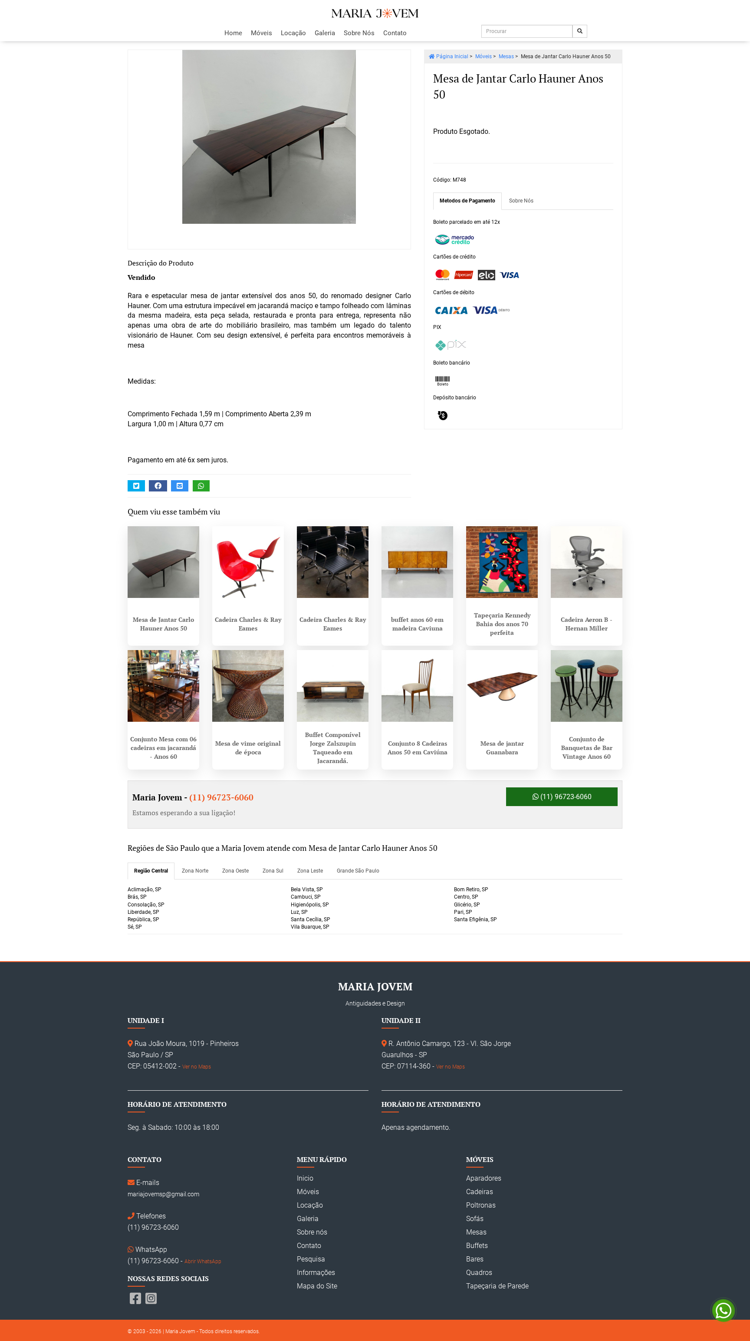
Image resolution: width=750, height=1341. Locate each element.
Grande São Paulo (358, 871)
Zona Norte (195, 871)
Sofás (475, 1219)
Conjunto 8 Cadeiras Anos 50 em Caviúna (417, 747)
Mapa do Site (317, 1286)
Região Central (151, 871)
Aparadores (483, 1178)
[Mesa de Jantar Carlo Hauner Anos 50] (269, 137)
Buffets (477, 1245)
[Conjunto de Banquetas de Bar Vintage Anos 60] (586, 686)
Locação (293, 33)
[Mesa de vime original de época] (248, 686)
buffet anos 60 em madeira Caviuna (417, 623)
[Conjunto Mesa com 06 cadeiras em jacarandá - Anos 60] (163, 686)
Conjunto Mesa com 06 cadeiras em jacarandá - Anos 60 (163, 747)
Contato (395, 33)
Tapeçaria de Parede (497, 1286)
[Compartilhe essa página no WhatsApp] (201, 486)
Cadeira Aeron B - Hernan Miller (586, 623)
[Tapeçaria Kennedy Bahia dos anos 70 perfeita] (502, 562)
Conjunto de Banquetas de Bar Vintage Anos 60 (586, 747)
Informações (316, 1272)
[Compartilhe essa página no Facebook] (158, 486)
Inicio (305, 1178)
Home (233, 33)
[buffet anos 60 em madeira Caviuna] (417, 562)
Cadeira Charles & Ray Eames (248, 623)
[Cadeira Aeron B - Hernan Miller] (586, 562)
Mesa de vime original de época (248, 747)
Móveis (261, 33)
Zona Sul (273, 871)
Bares (475, 1259)
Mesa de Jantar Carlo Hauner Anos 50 (163, 623)
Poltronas (481, 1205)
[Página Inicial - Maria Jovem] (375, 13)
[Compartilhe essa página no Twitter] (136, 486)
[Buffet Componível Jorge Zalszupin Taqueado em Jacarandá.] (332, 686)
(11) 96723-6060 (565, 797)
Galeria (325, 33)
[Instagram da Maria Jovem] (151, 1298)
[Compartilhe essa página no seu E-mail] (179, 486)
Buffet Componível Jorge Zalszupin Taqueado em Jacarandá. (333, 747)
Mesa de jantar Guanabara (502, 747)
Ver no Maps (196, 1067)
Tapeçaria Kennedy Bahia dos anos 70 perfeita (502, 624)
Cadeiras (479, 1192)
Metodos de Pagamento (467, 201)
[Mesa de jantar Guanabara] (502, 686)
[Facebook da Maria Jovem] (135, 1298)
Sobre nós (312, 1232)
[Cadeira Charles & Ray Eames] (248, 562)
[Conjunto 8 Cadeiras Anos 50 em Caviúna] (417, 686)
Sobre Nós (359, 33)
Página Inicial (451, 56)
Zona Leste (310, 871)
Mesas (506, 56)
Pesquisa (311, 1259)
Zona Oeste (235, 871)
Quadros (479, 1272)
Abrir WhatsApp (202, 1261)
